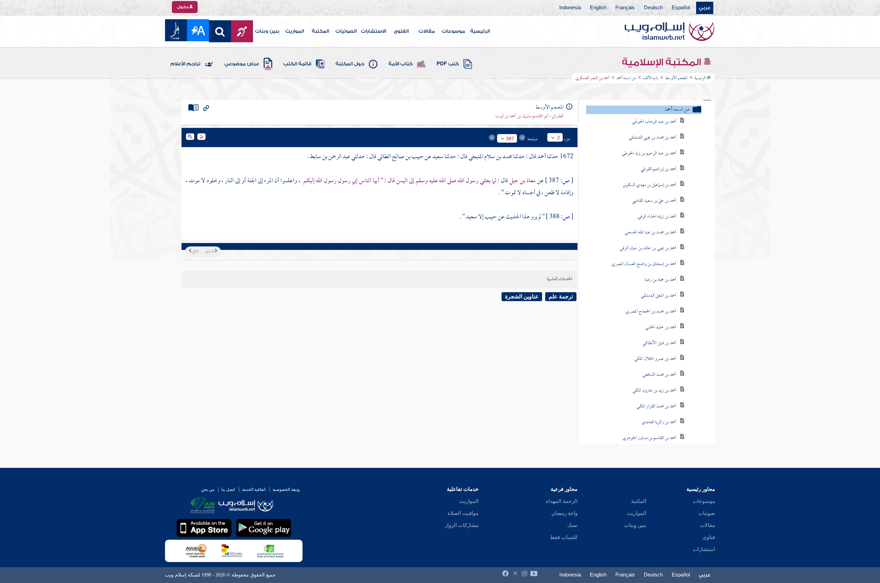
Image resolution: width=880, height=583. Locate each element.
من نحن (207, 489)
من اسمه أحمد (626, 78)
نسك (572, 525)
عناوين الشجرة (522, 296)
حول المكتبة (350, 64)
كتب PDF (448, 64)
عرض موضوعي (241, 64)
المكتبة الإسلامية (662, 62)
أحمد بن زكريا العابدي (659, 422)
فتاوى (709, 537)
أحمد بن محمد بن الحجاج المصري (651, 312)
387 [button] (510, 138)
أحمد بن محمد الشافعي (659, 375)
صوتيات (706, 513)
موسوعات (453, 31)
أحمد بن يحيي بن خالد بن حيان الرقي (648, 248)
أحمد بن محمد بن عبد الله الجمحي (650, 233)
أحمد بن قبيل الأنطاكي (659, 343)
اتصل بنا (228, 489)
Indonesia (570, 8)
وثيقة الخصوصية (286, 489)
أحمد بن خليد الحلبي (660, 327)
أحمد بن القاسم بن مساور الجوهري (649, 438)
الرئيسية (480, 31)
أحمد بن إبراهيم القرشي (658, 169)
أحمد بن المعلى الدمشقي (658, 296)
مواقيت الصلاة (463, 513)
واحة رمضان (564, 513)
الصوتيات (346, 31)
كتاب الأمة (400, 64)
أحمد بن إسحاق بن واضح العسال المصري (644, 264)
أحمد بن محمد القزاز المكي (656, 406)
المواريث (294, 31)
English (598, 8)
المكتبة (320, 31)
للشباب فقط (564, 537)
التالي (194, 252)
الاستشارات (373, 31)
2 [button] (558, 137)
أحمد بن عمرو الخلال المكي (655, 359)
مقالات (427, 31)
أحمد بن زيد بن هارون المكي (654, 391)
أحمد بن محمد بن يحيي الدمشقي (652, 138)
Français (625, 8)
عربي (705, 8)
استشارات (704, 549)
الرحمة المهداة (562, 501)
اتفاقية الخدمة (253, 489)
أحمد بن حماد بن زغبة (660, 280)
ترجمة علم (561, 296)
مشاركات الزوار (461, 525)
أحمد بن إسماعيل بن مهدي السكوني (649, 185)
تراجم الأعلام (185, 64)
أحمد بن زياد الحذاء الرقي (657, 217)
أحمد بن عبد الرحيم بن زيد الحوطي (649, 153)
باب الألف (650, 78)
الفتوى (401, 31)
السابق (209, 252)
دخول (183, 6)
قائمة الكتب (297, 64)
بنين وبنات (267, 31)
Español (681, 8)
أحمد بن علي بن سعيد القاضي (654, 201)
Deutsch (653, 8)
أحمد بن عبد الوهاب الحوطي (654, 122)
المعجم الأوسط (676, 78)
